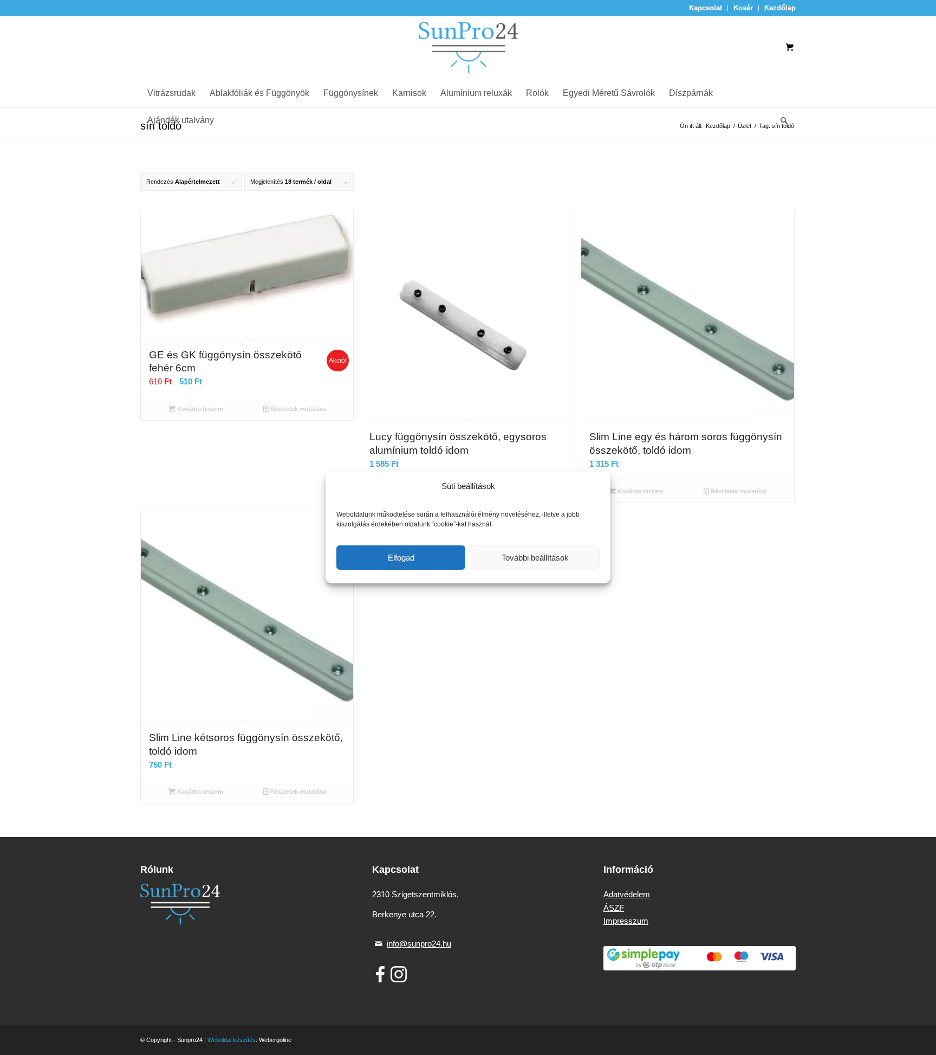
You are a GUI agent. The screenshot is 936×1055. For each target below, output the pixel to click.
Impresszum (625, 920)
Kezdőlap (780, 8)
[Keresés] (781, 120)
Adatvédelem (626, 894)
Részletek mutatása (297, 409)
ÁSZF (613, 907)
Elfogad (401, 557)
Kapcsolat (705, 8)
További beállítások (535, 557)
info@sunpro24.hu (419, 943)
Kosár (743, 8)
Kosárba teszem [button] (199, 409)
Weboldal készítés (231, 1040)
